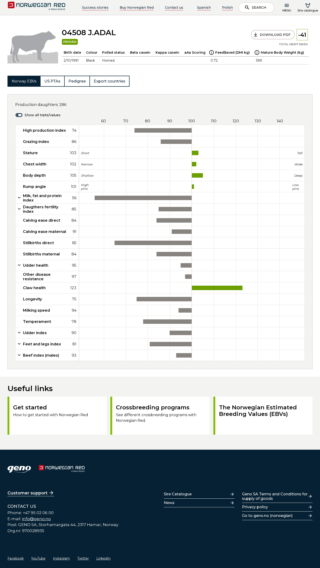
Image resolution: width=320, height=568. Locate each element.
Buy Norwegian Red (137, 7)
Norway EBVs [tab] (24, 81)
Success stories (95, 7)
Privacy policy (255, 507)
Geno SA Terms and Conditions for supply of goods (275, 496)
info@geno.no (36, 518)
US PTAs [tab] (52, 81)
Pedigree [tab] (77, 81)
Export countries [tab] (109, 81)
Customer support (27, 493)
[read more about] (211, 52)
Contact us (174, 7)
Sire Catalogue (178, 494)
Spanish (204, 7)
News (169, 503)
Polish (227, 7)
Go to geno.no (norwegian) (267, 515)
